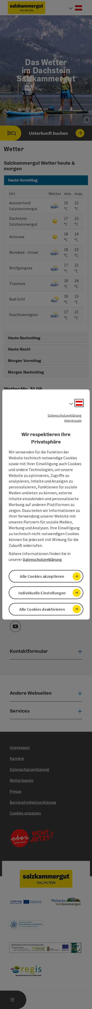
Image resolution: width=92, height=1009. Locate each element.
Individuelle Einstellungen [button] (42, 592)
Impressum (73, 420)
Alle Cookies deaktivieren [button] (42, 608)
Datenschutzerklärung (65, 415)
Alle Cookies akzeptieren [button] (42, 576)
